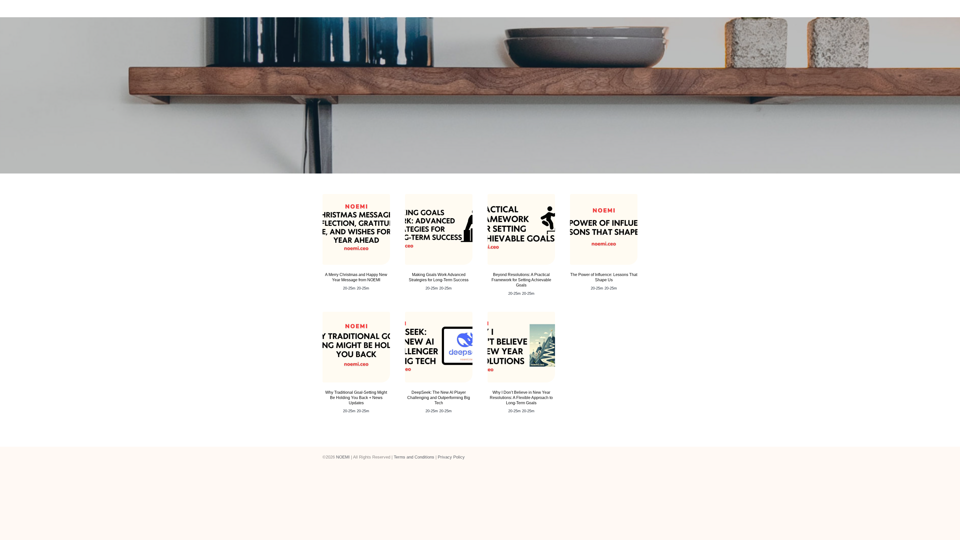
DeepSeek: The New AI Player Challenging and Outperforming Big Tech (438, 397)
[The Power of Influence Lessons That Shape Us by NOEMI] (604, 196)
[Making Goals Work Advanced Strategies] (438, 196)
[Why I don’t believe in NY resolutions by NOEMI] (521, 314)
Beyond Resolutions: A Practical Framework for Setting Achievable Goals (521, 279)
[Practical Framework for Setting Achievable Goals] (521, 196)
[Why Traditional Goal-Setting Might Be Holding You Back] (356, 314)
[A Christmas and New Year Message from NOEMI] (356, 196)
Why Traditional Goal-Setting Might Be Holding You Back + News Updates (356, 397)
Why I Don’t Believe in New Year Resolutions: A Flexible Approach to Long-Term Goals (521, 397)
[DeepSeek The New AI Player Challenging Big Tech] (438, 314)
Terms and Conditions (414, 457)
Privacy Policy (451, 457)
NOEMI (343, 457)
